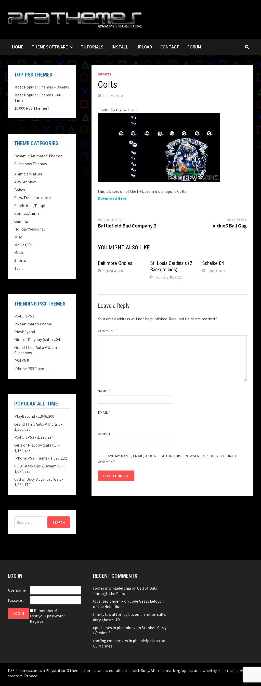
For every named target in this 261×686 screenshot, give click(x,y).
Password (16, 600)
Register (37, 621)
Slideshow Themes (30, 163)
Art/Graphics (25, 181)
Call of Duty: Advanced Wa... (37, 479)
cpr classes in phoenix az (114, 627)
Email (104, 412)
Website (105, 434)
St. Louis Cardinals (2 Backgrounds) (171, 266)
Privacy (30, 675)
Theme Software (50, 47)
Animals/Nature (28, 173)
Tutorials (92, 47)
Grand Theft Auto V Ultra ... (37, 424)
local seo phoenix (108, 601)
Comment (108, 330)
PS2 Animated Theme (33, 323)
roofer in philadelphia (112, 588)
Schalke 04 (213, 263)
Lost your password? (47, 615)
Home (17, 47)
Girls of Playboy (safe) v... (35, 445)
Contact (169, 47)
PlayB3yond (24, 331)
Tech (18, 268)
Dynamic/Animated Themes (38, 155)
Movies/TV (23, 244)
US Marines (102, 646)
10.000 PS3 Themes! (31, 108)
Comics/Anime (27, 213)
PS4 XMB (21, 360)
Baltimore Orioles (115, 263)
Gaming (21, 221)
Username (17, 590)
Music (19, 252)
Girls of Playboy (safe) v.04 (37, 339)
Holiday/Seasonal (29, 229)
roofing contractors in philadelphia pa (126, 640)
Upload (144, 47)
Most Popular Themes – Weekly (41, 87)
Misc (18, 236)
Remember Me (46, 610)
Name (104, 391)
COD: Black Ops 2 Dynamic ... (38, 465)
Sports (104, 74)
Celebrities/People (30, 205)
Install (120, 47)
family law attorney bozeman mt (122, 614)
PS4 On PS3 (24, 316)
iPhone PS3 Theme (30, 368)
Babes (19, 189)
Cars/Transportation (32, 197)
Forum (194, 47)
